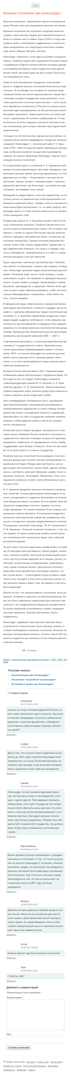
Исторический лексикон (34, 1066)
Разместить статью (12, 1066)
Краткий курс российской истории (31, 659)
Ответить (11, 734)
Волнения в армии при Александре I (33, 684)
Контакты (31, 1062)
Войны (31, 1070)
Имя (9, 1034)
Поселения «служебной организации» (34, 679)
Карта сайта (56, 1062)
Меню (35, 5)
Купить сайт (43, 1062)
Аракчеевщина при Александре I (31, 675)
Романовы (21, 1070)
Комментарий (15, 997)
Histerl (6, 659)
